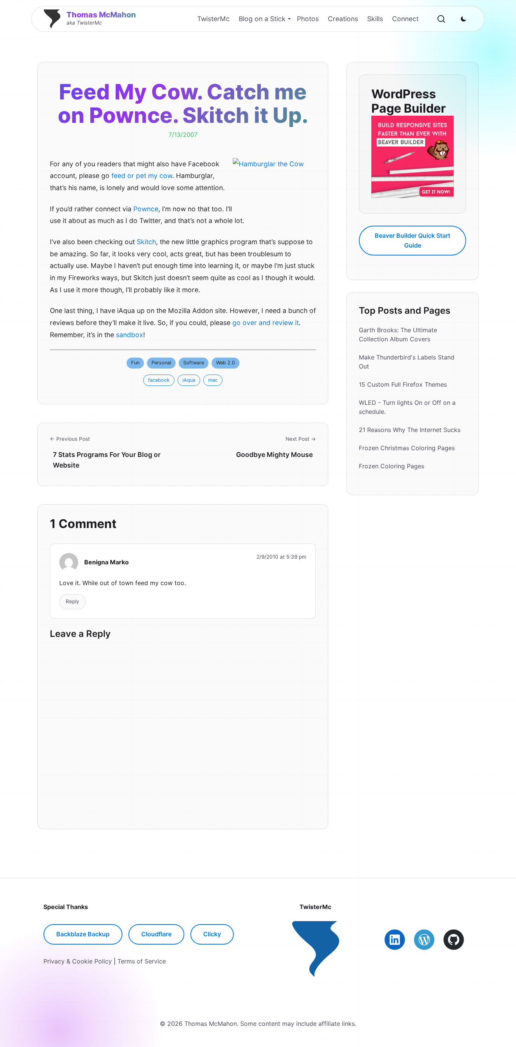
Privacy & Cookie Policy (77, 961)
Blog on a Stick (262, 19)
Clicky (212, 934)
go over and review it (265, 323)
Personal (161, 363)
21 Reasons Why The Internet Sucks (409, 430)
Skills (375, 19)
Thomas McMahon (101, 14)
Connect (405, 19)
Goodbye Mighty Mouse (274, 454)
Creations (343, 19)
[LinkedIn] (395, 939)
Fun (135, 363)
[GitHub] (453, 939)
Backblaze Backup (83, 934)
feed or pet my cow (141, 176)
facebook (159, 380)
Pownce (145, 209)
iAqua (188, 380)
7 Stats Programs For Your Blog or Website (107, 460)
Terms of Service (141, 961)
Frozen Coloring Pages (391, 466)
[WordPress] (424, 939)
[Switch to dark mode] (463, 19)
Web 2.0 (225, 363)
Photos (308, 19)
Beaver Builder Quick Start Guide (412, 240)
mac (213, 380)
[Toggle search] (441, 18)
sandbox (129, 335)
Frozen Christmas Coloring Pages (407, 448)
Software (193, 363)
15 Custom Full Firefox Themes (403, 385)
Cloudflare (156, 934)
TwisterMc (213, 19)
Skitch (146, 242)
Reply (72, 601)
